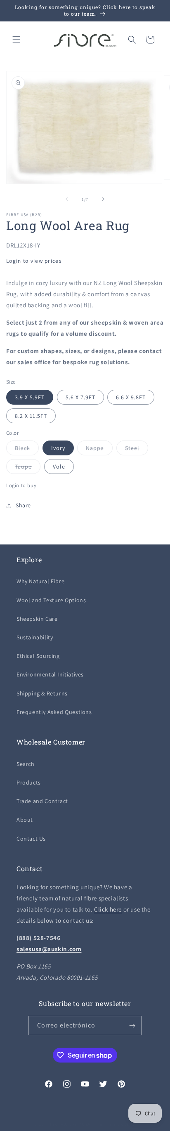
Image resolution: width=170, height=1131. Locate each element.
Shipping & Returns (42, 693)
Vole (59, 466)
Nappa (99, 449)
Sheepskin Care (37, 618)
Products (29, 782)
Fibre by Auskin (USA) (69, 1124)
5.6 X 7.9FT (80, 397)
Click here (108, 909)
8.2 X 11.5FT (31, 415)
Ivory (58, 448)
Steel (136, 449)
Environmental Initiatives (50, 674)
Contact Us (31, 838)
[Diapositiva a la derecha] (103, 199)
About (25, 819)
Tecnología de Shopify (117, 1124)
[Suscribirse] (132, 1025)
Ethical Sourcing (38, 656)
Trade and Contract (42, 801)
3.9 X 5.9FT (30, 397)
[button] (16, 40)
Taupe (27, 468)
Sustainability (35, 637)
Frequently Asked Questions (54, 712)
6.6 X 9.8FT (131, 397)
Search (26, 764)
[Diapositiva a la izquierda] (67, 199)
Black (27, 449)
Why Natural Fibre (40, 581)
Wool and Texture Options (51, 600)
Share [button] (23, 505)
